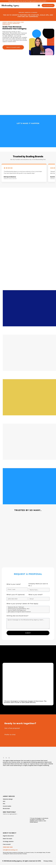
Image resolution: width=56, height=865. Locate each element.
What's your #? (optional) (16, 594)
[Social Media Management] (28, 610)
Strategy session (8, 841)
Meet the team (7, 838)
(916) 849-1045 (8, 847)
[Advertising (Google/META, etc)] (28, 608)
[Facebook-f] (3, 757)
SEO (4, 801)
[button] (39, 5)
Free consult (7, 844)
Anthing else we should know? (17, 616)
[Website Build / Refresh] (28, 607)
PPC (4, 804)
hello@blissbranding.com (10, 850)
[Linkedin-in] (6, 757)
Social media (7, 806)
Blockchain (6, 808)
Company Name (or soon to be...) (38, 584)
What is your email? (36, 594)
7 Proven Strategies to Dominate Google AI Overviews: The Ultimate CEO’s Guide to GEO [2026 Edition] (25, 701)
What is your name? (14, 584)
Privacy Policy (48, 861)
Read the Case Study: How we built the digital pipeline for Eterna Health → (27, 1)
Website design (8, 799)
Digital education (8, 836)
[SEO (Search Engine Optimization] (28, 611)
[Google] (9, 757)
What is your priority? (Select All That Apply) (22, 603)
